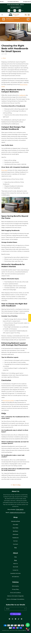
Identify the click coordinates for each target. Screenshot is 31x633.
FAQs (15, 557)
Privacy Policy (15, 589)
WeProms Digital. (26, 630)
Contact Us (15, 570)
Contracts (15, 544)
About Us (15, 563)
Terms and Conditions (15, 592)
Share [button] (4, 58)
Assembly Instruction (15, 573)
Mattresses (15, 534)
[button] (2, 14)
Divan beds (4, 170)
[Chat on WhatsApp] (28, 625)
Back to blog (16, 485)
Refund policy (15, 586)
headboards (22, 95)
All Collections (15, 576)
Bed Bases (15, 531)
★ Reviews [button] (29, 317)
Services (15, 541)
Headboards (15, 537)
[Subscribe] (24, 608)
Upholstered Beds (15, 521)
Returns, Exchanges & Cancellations (15, 599)
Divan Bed (15, 524)
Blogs (15, 560)
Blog (15, 547)
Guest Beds (15, 527)
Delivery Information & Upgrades (15, 596)
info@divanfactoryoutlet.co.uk (17, 512)
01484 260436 (19, 509)
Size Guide (15, 566)
